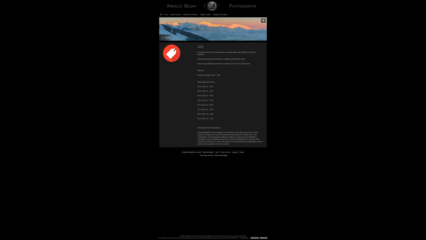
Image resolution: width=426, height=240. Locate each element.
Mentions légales (208, 152)
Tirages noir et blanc (220, 14)
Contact (241, 152)
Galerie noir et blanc (190, 14)
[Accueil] (161, 14)
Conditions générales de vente (191, 152)
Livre (166, 14)
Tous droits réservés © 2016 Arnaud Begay (214, 155)
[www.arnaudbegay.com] (212, 6)
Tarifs (217, 152)
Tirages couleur (205, 14)
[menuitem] (161, 14)
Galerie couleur (175, 14)
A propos (235, 152)
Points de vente (225, 152)
